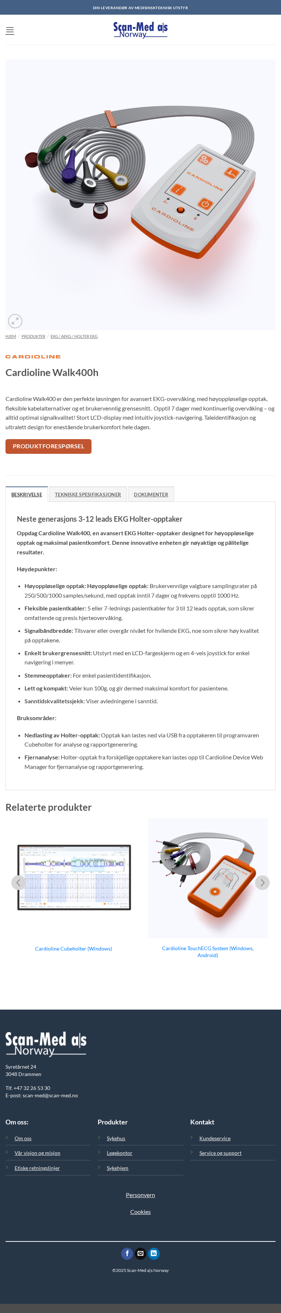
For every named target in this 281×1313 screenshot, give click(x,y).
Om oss (23, 1138)
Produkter (33, 336)
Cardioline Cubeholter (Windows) (73, 948)
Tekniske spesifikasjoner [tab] (88, 494)
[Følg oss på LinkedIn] (154, 1254)
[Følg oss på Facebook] (127, 1254)
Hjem (10, 336)
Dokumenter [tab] (151, 494)
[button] (9, 30)
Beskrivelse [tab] (26, 494)
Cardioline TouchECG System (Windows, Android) (208, 951)
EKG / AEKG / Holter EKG (74, 336)
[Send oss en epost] (141, 1254)
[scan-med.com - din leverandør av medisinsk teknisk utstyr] (140, 30)
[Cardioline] (32, 360)
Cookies (140, 1211)
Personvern (140, 1194)
